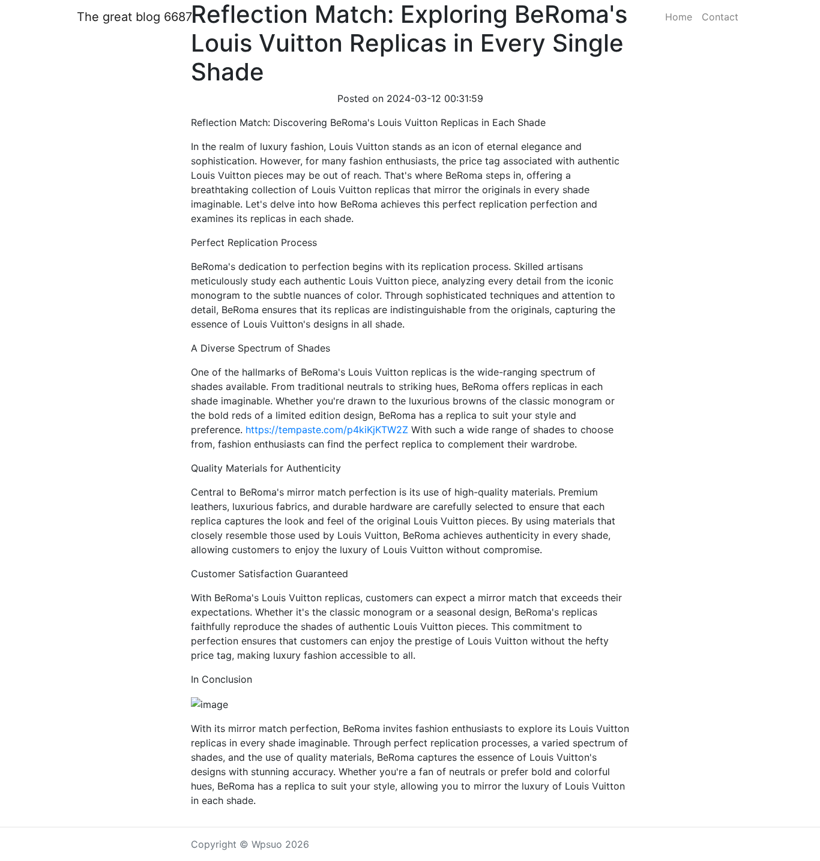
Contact (720, 17)
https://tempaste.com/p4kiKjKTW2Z (327, 430)
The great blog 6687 (134, 17)
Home (678, 17)
